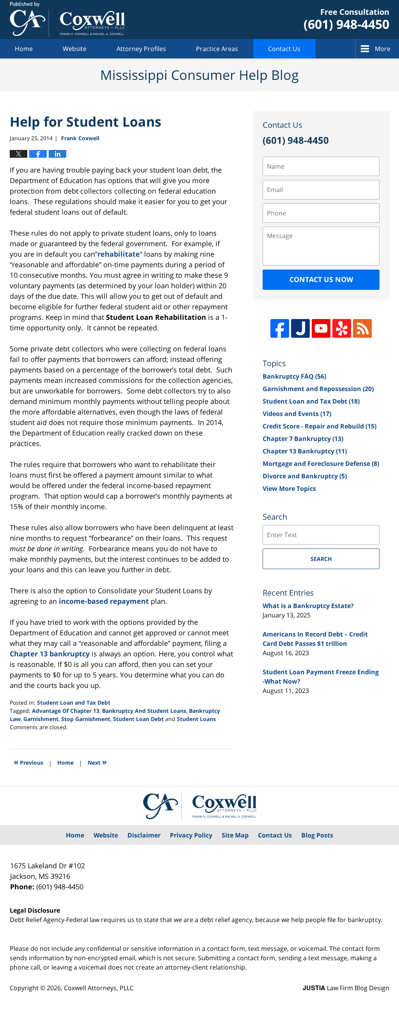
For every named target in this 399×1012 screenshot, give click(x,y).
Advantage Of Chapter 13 (65, 710)
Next (97, 761)
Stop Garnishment (85, 719)
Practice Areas (217, 48)
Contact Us (284, 48)
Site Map (235, 835)
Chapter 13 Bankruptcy (305, 451)
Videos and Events (297, 413)
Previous (28, 761)
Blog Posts (317, 835)
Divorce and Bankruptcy (305, 476)
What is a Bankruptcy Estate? (308, 605)
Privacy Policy (191, 835)
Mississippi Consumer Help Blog (67, 19)
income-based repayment (104, 601)
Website (75, 48)
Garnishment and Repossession (318, 388)
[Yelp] (341, 328)
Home (24, 48)
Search (321, 558)
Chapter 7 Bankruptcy (303, 438)
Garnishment (40, 719)
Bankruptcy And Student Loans (144, 710)
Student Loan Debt (138, 719)
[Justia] (300, 328)
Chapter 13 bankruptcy (50, 653)
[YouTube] (321, 328)
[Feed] (362, 328)
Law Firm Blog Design (346, 988)
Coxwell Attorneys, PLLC (99, 988)
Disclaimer (144, 835)
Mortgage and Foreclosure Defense (321, 463)
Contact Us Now (321, 279)
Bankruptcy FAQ (294, 376)
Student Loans (196, 719)
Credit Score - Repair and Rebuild (319, 426)
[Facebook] (279, 328)
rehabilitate (118, 254)
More (382, 48)
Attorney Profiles (141, 48)
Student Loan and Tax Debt (73, 702)
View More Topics (289, 488)
